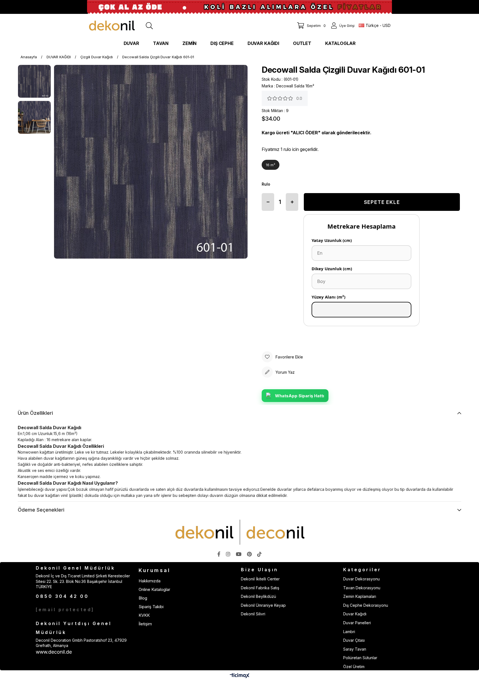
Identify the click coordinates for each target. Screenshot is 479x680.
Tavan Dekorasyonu (361, 587)
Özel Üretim (354, 666)
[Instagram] (228, 554)
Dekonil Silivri (253, 613)
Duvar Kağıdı (354, 613)
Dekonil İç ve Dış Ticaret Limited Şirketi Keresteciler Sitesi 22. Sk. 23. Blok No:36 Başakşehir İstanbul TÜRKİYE (83, 581)
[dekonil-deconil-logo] (239, 532)
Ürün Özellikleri (35, 413)
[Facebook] (218, 554)
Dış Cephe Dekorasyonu (365, 605)
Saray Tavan (354, 649)
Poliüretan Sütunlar (360, 657)
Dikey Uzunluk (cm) (332, 268)
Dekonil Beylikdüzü (258, 596)
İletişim (145, 623)
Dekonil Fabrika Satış (260, 587)
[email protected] (65, 609)
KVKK (144, 615)
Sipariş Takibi (151, 606)
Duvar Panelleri (357, 622)
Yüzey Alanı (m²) (328, 297)
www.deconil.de (54, 652)
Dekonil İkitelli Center (260, 579)
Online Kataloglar (154, 589)
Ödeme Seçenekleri (41, 510)
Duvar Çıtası (354, 640)
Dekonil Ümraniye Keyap (263, 605)
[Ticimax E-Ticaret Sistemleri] (239, 676)
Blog (143, 598)
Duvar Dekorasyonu (361, 579)
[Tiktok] (259, 554)
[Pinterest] (249, 554)
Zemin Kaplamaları (359, 596)
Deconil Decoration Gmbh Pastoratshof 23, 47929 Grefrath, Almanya (81, 643)
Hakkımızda (149, 580)
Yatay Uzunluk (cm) (332, 240)
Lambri (349, 631)
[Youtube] (238, 554)
